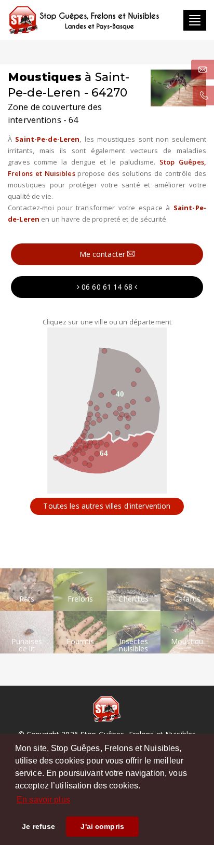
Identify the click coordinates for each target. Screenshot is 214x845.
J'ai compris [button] (102, 826)
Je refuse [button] (38, 826)
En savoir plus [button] (43, 799)
